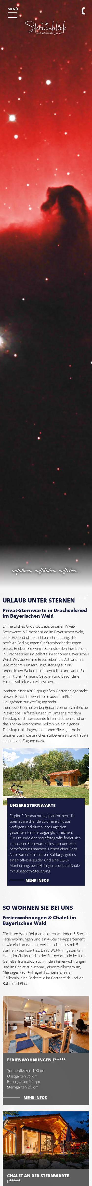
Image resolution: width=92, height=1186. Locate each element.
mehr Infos (37, 880)
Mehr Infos (35, 1097)
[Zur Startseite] (46, 42)
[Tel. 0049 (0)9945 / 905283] (84, 12)
